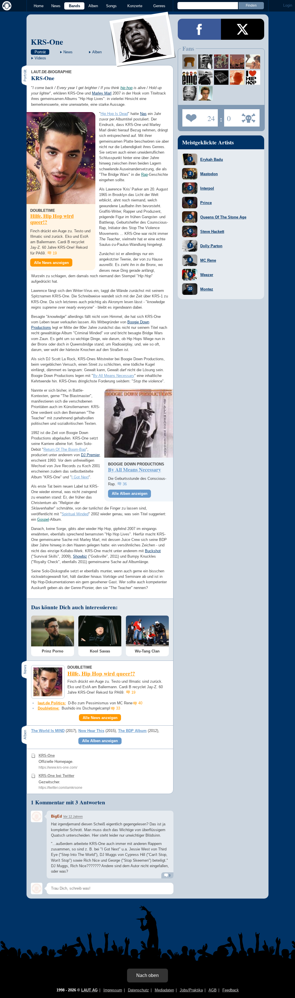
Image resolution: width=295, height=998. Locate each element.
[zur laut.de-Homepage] (6, 6)
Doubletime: (48, 708)
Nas (143, 114)
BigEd (56, 816)
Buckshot (153, 551)
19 (55, 253)
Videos (40, 58)
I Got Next (80, 477)
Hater (227, 116)
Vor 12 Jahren (73, 816)
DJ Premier (90, 455)
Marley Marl (101, 93)
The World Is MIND (48, 731)
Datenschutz (138, 990)
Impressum (112, 990)
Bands (74, 6)
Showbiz (80, 556)
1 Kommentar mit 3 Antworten (68, 802)
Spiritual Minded (75, 514)
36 (125, 484)
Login (287, 5)
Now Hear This (91, 731)
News (55, 6)
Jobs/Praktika (191, 990)
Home (39, 6)
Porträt (40, 52)
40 (140, 703)
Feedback (230, 990)
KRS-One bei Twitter (56, 776)
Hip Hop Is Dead (114, 114)
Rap (144, 174)
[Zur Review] (138, 423)
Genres (159, 6)
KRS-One (47, 41)
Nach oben (147, 975)
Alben (93, 6)
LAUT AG (89, 990)
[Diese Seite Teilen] (199, 29)
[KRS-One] (142, 63)
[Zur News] (61, 158)
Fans (198, 116)
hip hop (126, 88)
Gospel (43, 519)
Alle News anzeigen (51, 263)
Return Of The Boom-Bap (65, 449)
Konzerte (134, 6)
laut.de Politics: (52, 703)
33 (118, 708)
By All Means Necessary (113, 375)
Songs (111, 6)
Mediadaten (164, 990)
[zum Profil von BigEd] (36, 816)
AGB (213, 990)
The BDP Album (132, 731)
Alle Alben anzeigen (130, 493)
